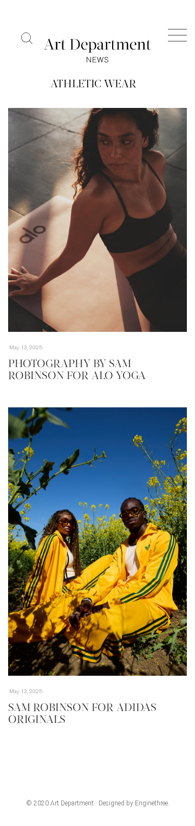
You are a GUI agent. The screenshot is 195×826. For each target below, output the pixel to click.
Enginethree (151, 803)
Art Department (72, 803)
